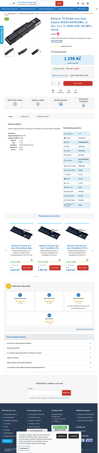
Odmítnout (62, 436)
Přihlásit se (66, 393)
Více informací (56, 42)
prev (5, 250)
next (92, 250)
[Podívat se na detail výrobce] (58, 34)
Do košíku (79, 83)
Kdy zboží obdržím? (13, 348)
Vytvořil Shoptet (89, 450)
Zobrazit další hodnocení (84, 329)
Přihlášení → (7, 441)
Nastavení (24, 448)
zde (44, 443)
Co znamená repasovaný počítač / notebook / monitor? (24, 353)
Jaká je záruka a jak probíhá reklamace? (19, 363)
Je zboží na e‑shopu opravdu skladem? (19, 343)
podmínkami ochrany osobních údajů (58, 398)
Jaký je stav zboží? (13, 358)
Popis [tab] (11, 116)
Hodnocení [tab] (25, 116)
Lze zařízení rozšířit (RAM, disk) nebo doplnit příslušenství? (26, 368)
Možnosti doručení (61, 75)
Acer (80, 134)
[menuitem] (9, 9)
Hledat (59, 3)
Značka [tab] (43, 116)
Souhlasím (73, 436)
